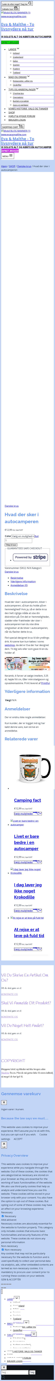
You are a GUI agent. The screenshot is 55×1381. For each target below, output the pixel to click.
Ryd (36, 536)
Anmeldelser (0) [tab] (19, 585)
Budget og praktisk (21, 101)
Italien (15, 61)
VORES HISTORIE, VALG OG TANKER (28, 108)
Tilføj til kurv (11, 545)
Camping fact (27, 800)
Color (8, 536)
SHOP (12, 112)
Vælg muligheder (23, 813)
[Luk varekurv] (4, 1102)
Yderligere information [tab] (23, 581)
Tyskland (16, 72)
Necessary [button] (7, 1212)
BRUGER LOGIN (17, 119)
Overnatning (18, 97)
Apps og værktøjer (20, 105)
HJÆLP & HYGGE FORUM (22, 116)
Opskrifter (17, 85)
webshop (10, 645)
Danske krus (12, 506)
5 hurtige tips (18, 93)
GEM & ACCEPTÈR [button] (11, 1279)
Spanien (16, 65)
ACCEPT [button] (18, 1139)
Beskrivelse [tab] (17, 577)
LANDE (10, 1299)
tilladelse (5, 1073)
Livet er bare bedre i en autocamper (26, 842)
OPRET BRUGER (10, 42)
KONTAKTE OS (9, 994)
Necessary (10, 1216)
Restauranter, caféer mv (23, 81)
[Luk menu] (1, 1291)
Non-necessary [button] (9, 1246)
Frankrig (16, 69)
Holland (16, 53)
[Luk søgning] (4, 1367)
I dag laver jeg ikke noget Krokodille (28, 891)
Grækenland (18, 57)
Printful (45, 683)
